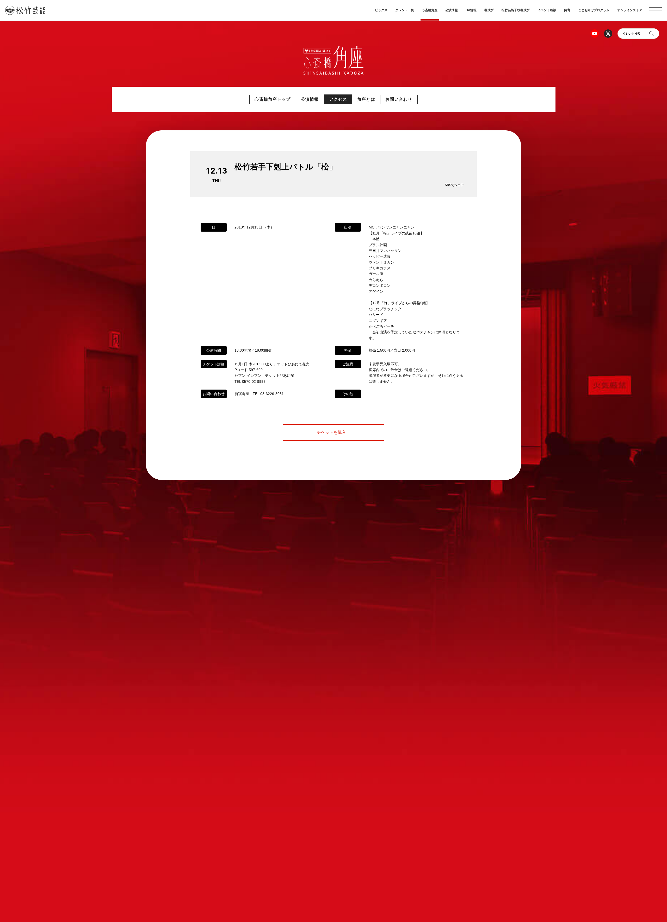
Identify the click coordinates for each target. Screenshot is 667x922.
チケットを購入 (333, 432)
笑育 (567, 10)
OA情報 (471, 10)
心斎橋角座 (429, 10)
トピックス (379, 10)
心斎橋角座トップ (273, 99)
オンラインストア (629, 10)
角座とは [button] (366, 99)
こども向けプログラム (593, 10)
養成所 (489, 10)
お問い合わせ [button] (398, 99)
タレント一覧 (404, 10)
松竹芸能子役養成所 (516, 10)
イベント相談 (547, 10)
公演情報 (451, 10)
